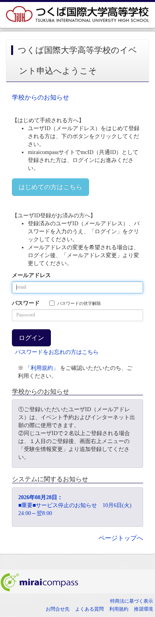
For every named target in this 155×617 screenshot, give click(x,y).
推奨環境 (143, 609)
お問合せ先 (58, 609)
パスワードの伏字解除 (79, 303)
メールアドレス (31, 275)
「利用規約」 (41, 368)
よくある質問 (89, 609)
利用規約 (118, 609)
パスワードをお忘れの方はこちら (57, 352)
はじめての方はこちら (50, 187)
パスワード (26, 303)
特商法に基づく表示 (131, 601)
